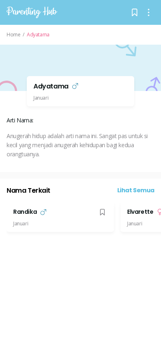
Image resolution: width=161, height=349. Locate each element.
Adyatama (38, 34)
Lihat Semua (136, 190)
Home (13, 34)
